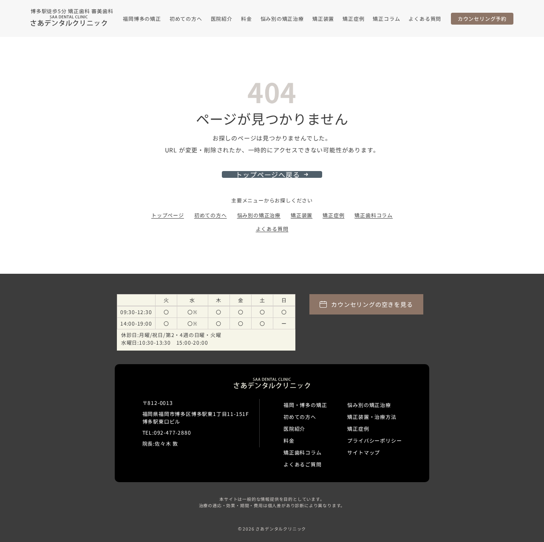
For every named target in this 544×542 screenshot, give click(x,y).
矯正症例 (353, 18)
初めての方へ (186, 18)
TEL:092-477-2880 (166, 432)
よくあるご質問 (302, 464)
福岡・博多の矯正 (305, 404)
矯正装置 (323, 18)
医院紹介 (221, 18)
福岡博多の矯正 (142, 18)
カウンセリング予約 (482, 18)
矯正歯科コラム (373, 215)
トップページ (167, 215)
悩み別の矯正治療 (282, 18)
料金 (246, 18)
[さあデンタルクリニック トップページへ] (69, 20)
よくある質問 (424, 18)
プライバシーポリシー (374, 440)
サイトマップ (363, 452)
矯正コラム (386, 18)
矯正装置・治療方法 (371, 416)
